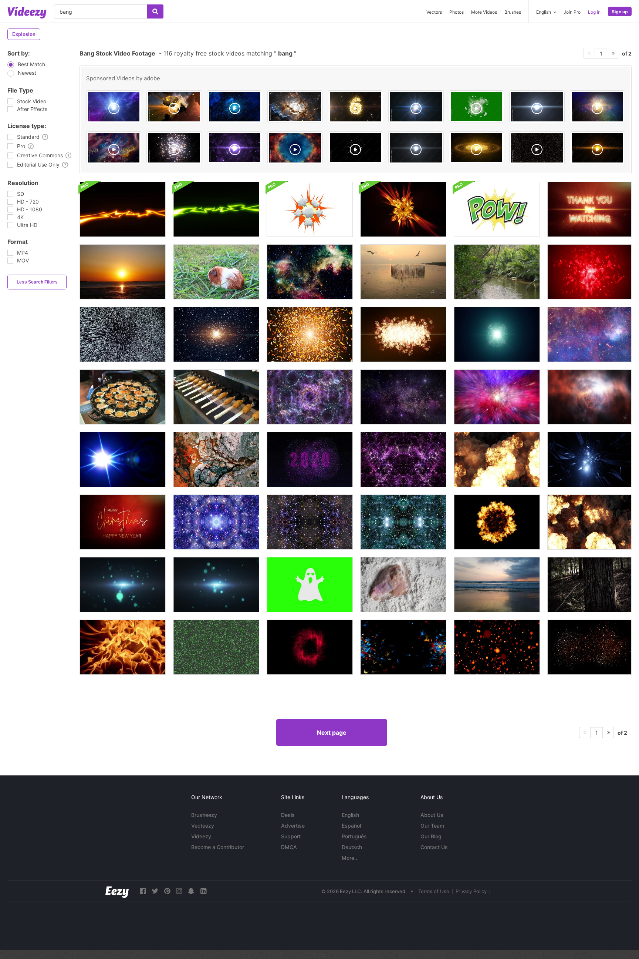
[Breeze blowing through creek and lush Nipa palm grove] (497, 271)
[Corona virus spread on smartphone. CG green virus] (216, 647)
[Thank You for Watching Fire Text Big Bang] (589, 209)
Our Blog (431, 836)
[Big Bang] (113, 106)
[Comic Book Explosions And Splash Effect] (497, 209)
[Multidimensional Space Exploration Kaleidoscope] (216, 522)
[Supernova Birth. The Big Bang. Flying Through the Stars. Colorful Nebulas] (113, 147)
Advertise (293, 825)
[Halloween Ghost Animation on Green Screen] (310, 584)
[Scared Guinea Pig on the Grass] (216, 271)
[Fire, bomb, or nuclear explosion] (497, 459)
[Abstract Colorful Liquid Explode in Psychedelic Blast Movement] (216, 459)
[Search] (155, 11)
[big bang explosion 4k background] (536, 147)
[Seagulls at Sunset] (403, 271)
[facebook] (143, 891)
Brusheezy (204, 815)
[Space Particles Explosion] (216, 334)
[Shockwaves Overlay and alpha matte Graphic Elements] (497, 522)
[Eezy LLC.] (117, 891)
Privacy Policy (471, 891)
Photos (456, 12)
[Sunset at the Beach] (497, 584)
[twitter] (155, 891)
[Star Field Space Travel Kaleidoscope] (403, 522)
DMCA (289, 847)
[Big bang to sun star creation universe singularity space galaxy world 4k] (174, 147)
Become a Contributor (217, 847)
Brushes (512, 12)
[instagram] (179, 891)
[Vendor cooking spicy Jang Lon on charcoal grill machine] (216, 397)
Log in (594, 12)
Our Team (432, 825)
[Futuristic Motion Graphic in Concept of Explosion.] (123, 334)
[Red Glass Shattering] (589, 271)
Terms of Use (433, 891)
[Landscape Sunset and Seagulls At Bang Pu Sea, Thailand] (123, 271)
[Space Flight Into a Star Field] (310, 271)
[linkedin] (203, 891)
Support (291, 836)
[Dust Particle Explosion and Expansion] (403, 334)
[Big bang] (597, 106)
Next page (331, 732)
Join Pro (572, 12)
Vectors (434, 12)
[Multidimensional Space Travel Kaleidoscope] (403, 459)
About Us (431, 815)
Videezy (201, 836)
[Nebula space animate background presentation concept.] (403, 397)
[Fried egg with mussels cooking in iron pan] (123, 397)
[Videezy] (27, 13)
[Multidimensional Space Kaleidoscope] (310, 522)
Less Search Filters (37, 282)
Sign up (620, 11)
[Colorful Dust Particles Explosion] (310, 334)
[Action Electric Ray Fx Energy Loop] (123, 209)
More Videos (484, 12)
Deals (288, 815)
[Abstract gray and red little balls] (589, 647)
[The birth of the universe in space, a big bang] (174, 106)
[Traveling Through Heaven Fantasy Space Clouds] (589, 397)
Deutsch (352, 847)
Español (351, 825)
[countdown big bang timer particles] (355, 106)
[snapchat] (191, 891)
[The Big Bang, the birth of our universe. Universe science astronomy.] (234, 147)
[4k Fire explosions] (589, 522)
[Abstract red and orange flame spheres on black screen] (497, 647)
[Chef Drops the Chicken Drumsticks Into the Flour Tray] (403, 584)
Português (354, 836)
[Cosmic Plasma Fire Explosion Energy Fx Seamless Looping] (403, 209)
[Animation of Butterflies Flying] (403, 647)
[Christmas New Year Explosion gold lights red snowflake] (123, 522)
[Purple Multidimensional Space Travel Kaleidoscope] (310, 397)
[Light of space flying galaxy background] (123, 584)
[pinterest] (167, 891)
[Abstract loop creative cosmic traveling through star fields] (497, 397)
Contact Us (434, 847)
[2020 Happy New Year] (310, 459)
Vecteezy (202, 825)
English (350, 815)
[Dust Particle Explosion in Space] (497, 334)
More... (350, 858)
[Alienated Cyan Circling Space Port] (589, 459)
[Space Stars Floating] (589, 334)
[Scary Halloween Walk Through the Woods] (589, 584)
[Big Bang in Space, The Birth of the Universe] (234, 106)
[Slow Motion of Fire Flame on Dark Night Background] (123, 647)
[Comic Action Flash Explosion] (310, 209)
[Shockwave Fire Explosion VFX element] (310, 647)
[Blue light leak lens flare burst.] (123, 459)
